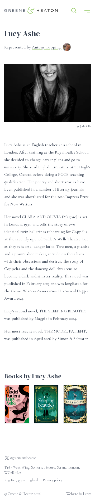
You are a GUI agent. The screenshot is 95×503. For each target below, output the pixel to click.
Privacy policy (52, 480)
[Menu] (87, 10)
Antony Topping (46, 47)
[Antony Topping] (67, 47)
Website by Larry (78, 494)
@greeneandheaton (23, 458)
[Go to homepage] (31, 10)
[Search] (74, 10)
